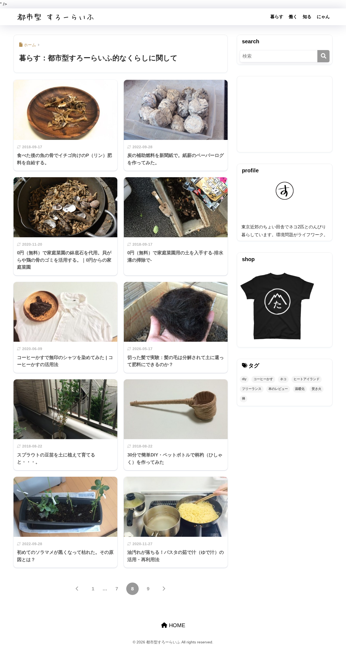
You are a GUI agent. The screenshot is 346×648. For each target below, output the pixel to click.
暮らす (276, 16)
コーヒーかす (263, 379)
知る (307, 16)
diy (244, 379)
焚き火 (316, 389)
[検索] (323, 56)
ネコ (283, 379)
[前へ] (77, 589)
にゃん (323, 16)
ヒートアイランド (307, 379)
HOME (176, 625)
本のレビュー (278, 389)
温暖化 (300, 389)
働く (293, 16)
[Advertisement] (284, 114)
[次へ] (164, 589)
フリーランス (251, 389)
